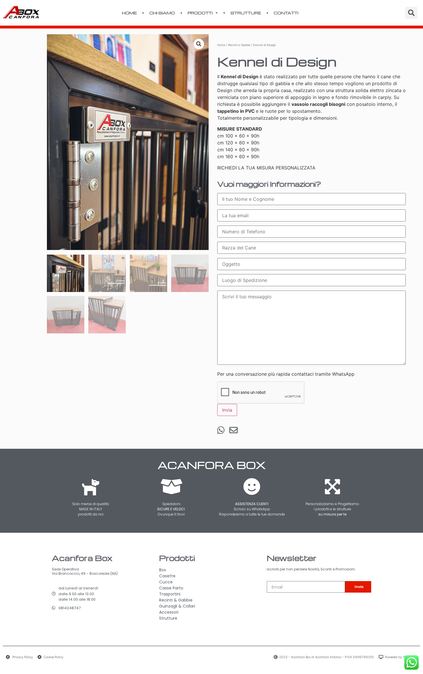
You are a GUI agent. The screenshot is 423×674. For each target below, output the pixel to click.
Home (129, 12)
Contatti (286, 12)
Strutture (245, 12)
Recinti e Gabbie (239, 45)
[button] (199, 44)
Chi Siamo (162, 12)
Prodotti (200, 12)
